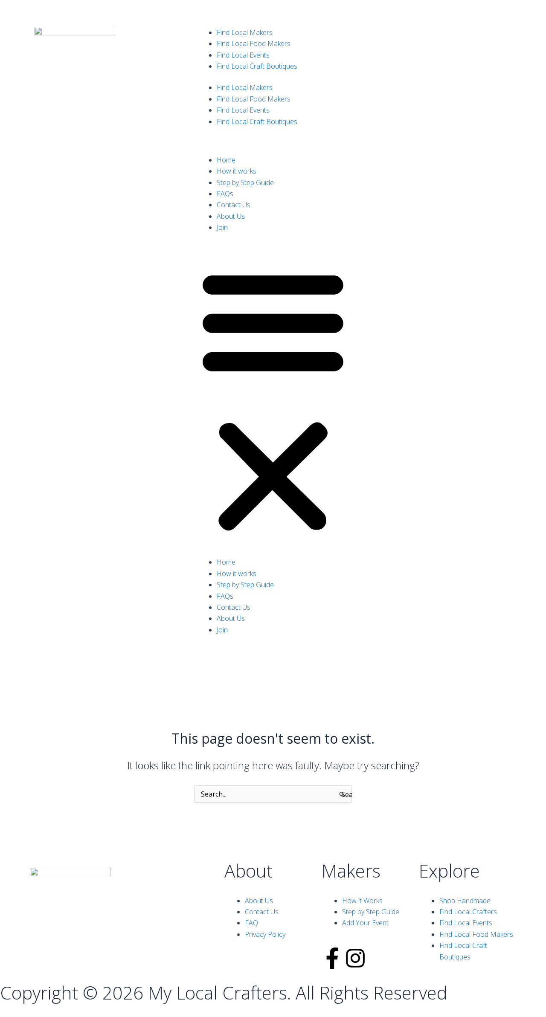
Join (222, 227)
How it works (236, 171)
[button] (273, 400)
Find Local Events (243, 55)
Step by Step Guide (245, 182)
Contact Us (233, 204)
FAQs (225, 193)
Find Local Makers (245, 32)
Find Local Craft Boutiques (257, 66)
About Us (231, 216)
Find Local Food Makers (253, 43)
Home (226, 160)
